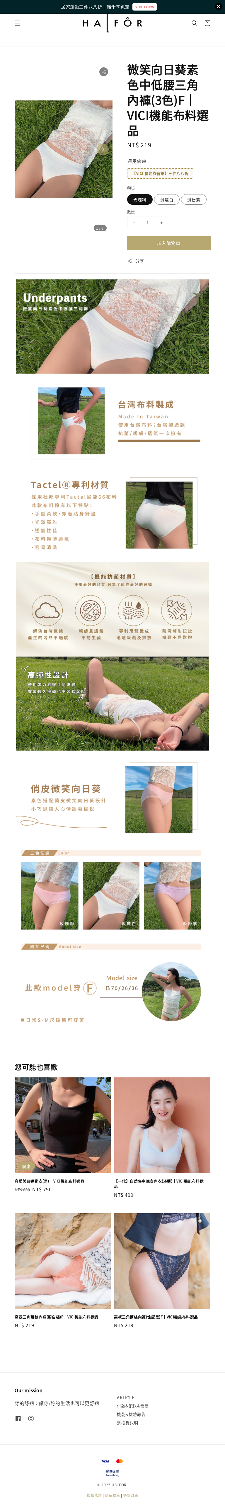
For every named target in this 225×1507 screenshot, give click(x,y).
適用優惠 (136, 160)
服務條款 (94, 1495)
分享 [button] (139, 261)
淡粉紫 (193, 199)
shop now (145, 6)
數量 (131, 211)
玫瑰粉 (139, 199)
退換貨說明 (127, 1423)
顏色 (131, 187)
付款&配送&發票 (133, 1406)
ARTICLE (125, 1397)
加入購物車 (168, 243)
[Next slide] (103, 149)
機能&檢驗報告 (131, 1414)
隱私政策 (112, 1495)
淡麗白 (166, 199)
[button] (17, 23)
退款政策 (130, 1495)
